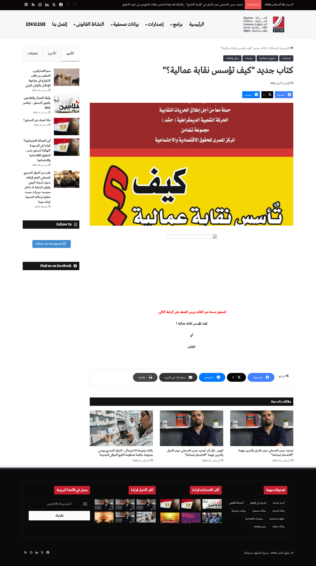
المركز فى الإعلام (258, 502)
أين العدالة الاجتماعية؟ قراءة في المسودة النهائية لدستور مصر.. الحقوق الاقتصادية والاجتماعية (37, 150)
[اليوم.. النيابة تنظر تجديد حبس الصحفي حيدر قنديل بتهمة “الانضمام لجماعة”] (125, 517)
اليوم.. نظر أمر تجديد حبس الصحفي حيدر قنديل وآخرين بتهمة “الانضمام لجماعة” (195, 453)
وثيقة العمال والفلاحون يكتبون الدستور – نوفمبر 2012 (36, 103)
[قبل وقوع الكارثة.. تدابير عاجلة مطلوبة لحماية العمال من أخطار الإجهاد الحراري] (170, 518)
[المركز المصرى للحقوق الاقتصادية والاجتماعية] (263, 24)
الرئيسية (196, 24)
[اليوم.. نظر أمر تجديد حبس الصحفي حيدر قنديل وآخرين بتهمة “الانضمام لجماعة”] (191, 428)
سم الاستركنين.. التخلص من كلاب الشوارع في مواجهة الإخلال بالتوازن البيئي (37, 78)
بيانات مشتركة (238, 510)
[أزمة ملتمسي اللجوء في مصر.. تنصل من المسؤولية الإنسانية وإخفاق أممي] (212, 518)
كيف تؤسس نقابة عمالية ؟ (192, 324)
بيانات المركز (278, 510)
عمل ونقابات (232, 58)
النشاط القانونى (90, 24)
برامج (178, 24)
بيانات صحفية (126, 24)
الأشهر (70, 53)
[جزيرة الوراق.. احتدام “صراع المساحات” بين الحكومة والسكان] (191, 518)
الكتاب (191, 347)
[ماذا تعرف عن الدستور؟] (66, 126)
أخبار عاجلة (279, 502)
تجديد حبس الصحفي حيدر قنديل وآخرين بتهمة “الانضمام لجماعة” (265, 453)
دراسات (249, 58)
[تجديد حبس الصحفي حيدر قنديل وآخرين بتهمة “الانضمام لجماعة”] (261, 428)
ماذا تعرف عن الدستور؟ (36, 120)
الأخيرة (52, 53)
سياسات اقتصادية (254, 518)
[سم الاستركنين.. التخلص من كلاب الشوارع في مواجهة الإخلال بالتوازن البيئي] (66, 77)
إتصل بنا (59, 24)
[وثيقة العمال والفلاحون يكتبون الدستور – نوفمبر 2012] (66, 104)
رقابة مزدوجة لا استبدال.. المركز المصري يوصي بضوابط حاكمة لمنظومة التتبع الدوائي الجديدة (125, 453)
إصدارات (156, 24)
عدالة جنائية (278, 526)
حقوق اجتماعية (267, 58)
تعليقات (33, 53)
